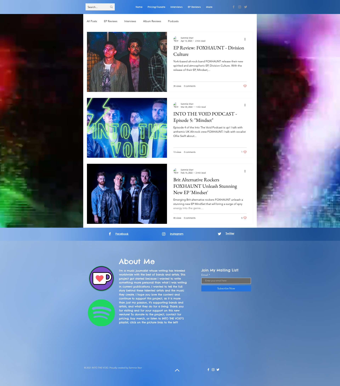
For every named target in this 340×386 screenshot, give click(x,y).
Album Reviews (152, 21)
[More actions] (246, 39)
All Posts (92, 21)
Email (204, 275)
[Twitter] (246, 7)
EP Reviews (110, 21)
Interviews (130, 21)
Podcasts (173, 21)
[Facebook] (234, 7)
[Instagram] (240, 7)
